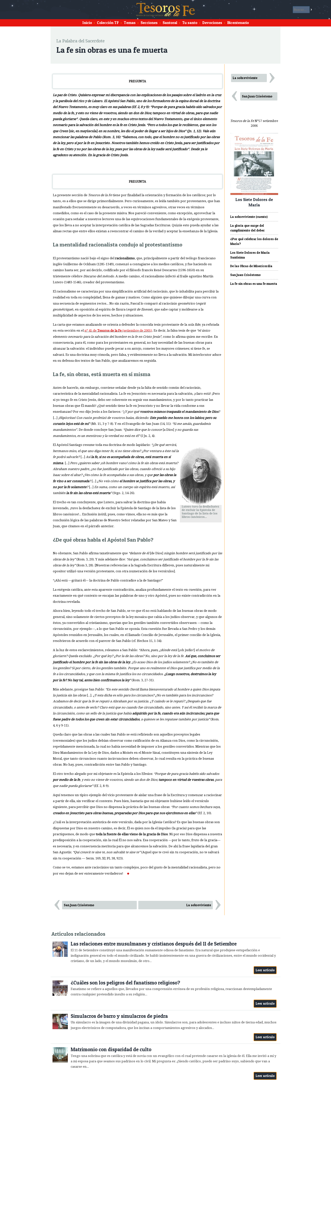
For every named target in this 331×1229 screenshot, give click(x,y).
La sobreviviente (198, 905)
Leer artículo (265, 970)
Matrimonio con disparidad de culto (111, 1049)
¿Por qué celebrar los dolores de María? (254, 241)
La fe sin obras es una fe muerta (253, 284)
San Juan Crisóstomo (79, 905)
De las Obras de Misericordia (251, 266)
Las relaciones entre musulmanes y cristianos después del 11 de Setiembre (154, 944)
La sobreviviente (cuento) (249, 217)
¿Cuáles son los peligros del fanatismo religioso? (125, 982)
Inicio (87, 22)
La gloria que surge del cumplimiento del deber (247, 228)
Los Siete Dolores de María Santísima (250, 255)
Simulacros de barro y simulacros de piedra (119, 1016)
